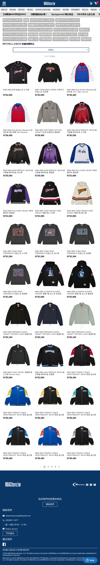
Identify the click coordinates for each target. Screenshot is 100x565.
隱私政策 (12, 550)
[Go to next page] (59, 467)
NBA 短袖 (12, 9)
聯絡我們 (50, 504)
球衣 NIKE (21, 9)
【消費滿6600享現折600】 (14, 14)
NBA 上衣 (85, 9)
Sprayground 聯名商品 (62, 14)
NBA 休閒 (65, 9)
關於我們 (26, 550)
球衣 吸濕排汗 (75, 9)
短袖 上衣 (4, 9)
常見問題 (19, 550)
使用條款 (6, 550)
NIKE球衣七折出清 (86, 14)
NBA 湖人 (30, 9)
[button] (51, 49)
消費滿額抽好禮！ (39, 14)
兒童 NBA (94, 9)
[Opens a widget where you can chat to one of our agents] (90, 560)
